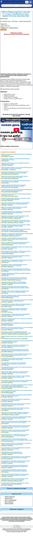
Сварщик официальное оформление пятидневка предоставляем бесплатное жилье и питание (13, 186)
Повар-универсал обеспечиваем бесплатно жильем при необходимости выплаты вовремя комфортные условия (15, 221)
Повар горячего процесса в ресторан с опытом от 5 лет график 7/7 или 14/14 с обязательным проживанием (17, 300)
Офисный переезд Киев (10, 520)
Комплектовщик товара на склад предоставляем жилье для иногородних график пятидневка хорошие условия (16, 354)
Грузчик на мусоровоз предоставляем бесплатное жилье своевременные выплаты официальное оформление (15, 426)
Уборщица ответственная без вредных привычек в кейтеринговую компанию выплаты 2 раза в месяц (14, 278)
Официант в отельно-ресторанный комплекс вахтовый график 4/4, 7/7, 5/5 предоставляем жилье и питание (17, 328)
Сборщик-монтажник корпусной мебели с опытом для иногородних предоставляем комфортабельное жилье (15, 350)
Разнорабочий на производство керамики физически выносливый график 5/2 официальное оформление (14, 466)
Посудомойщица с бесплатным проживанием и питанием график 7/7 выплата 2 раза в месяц (15, 448)
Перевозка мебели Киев (20, 520)
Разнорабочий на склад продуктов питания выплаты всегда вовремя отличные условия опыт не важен (16, 261)
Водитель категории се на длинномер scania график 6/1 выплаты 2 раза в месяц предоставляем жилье (15, 431)
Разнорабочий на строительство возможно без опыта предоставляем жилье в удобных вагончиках (14, 479)
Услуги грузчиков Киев (19, 521)
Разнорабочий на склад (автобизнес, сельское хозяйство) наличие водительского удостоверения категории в (15, 457)
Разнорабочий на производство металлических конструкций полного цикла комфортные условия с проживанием (16, 381)
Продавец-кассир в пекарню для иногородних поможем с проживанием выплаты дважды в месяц (15, 256)
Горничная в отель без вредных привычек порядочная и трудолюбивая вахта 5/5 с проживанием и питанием (15, 413)
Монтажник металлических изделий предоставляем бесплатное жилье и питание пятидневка (14, 177)
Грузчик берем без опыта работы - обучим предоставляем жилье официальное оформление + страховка (16, 252)
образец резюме (10, 518)
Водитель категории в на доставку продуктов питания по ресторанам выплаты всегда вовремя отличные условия (15, 269)
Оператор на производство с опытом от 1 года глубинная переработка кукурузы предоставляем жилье (15, 376)
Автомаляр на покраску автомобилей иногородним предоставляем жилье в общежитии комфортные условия (16, 332)
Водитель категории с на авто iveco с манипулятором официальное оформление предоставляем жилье (14, 372)
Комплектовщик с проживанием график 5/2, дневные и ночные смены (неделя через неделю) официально (17, 385)
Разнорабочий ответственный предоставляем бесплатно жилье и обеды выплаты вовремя (15, 181)
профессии (23, 518)
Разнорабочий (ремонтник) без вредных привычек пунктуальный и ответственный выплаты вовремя (14, 470)
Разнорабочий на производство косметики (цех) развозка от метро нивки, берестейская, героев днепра (16, 359)
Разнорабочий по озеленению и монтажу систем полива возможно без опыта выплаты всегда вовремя (15, 461)
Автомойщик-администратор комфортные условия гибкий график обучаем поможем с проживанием (16, 212)
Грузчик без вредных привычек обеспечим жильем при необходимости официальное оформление (15, 408)
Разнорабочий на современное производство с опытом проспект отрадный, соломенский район (15, 483)
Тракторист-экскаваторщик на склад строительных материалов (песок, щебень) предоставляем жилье (14, 238)
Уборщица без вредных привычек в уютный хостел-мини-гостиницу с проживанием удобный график (15, 225)
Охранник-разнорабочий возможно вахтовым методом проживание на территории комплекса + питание (15, 475)
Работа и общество (10, 496)
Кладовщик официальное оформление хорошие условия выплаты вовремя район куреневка (15, 199)
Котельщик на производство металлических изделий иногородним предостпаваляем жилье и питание (14, 172)
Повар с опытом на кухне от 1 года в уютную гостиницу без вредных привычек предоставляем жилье (16, 444)
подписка (16, 518)
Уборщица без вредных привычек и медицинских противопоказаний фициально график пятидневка (13, 283)
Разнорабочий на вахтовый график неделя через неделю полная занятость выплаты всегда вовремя (15, 230)
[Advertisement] (16, 54)
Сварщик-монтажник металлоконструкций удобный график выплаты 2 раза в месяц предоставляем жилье (16, 417)
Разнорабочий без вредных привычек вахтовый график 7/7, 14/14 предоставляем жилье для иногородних (16, 305)
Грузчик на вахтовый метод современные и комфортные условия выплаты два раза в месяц (15, 400)
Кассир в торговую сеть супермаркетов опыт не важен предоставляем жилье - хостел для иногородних (15, 435)
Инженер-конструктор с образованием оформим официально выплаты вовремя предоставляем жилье (16, 190)
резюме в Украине (14, 517)
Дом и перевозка (9, 501)
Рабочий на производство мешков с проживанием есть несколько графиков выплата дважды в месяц (15, 346)
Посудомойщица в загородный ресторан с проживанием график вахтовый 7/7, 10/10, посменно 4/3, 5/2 (15, 315)
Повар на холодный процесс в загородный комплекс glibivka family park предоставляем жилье (16, 395)
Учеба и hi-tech (8, 498)
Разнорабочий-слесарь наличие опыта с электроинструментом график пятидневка (12, 453)
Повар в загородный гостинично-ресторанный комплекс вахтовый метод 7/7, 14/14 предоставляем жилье (15, 243)
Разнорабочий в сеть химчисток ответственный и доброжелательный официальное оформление (13, 363)
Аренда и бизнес (9, 503)
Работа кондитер (13, 28)
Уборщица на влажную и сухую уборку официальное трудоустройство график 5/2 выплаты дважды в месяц (15, 287)
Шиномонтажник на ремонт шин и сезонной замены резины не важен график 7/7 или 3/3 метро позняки (16, 168)
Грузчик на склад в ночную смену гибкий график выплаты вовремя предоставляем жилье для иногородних (16, 422)
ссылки (19, 518)
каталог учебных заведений (12, 519)
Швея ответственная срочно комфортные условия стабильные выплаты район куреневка (14, 208)
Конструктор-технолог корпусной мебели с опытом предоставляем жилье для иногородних (14, 265)
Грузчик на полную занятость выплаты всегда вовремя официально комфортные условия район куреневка (15, 203)
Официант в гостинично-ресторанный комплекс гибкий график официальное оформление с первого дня (17, 234)
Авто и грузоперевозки (10, 500)
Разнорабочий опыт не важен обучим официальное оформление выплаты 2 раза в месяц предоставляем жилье (16, 439)
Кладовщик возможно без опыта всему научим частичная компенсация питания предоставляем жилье (15, 404)
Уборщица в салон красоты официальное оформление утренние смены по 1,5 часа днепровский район (15, 291)
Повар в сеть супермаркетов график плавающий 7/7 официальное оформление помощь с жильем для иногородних (14, 310)
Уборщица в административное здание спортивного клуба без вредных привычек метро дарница (16, 296)
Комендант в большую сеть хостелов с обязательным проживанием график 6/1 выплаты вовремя (15, 216)
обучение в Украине (22, 517)
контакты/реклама (22, 519)
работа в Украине (6, 517)
